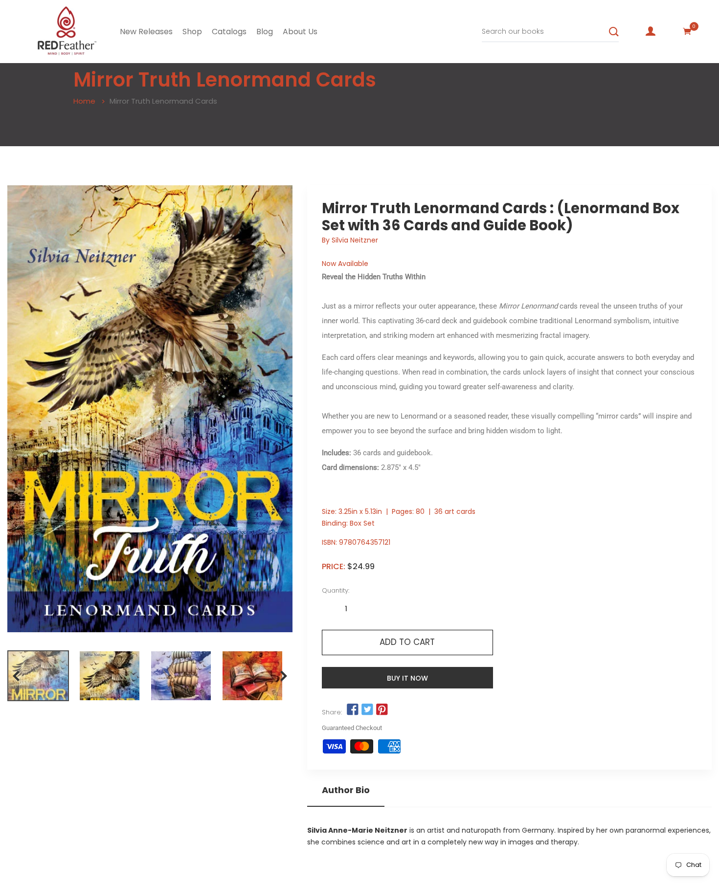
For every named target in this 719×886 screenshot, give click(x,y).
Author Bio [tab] (346, 790)
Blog (264, 31)
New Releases (146, 31)
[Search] (614, 32)
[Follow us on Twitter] (367, 710)
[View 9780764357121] (38, 675)
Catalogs (229, 31)
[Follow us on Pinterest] (382, 710)
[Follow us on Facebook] (352, 710)
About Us (300, 31)
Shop (192, 31)
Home (84, 101)
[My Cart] (687, 31)
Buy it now (407, 678)
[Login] (650, 31)
